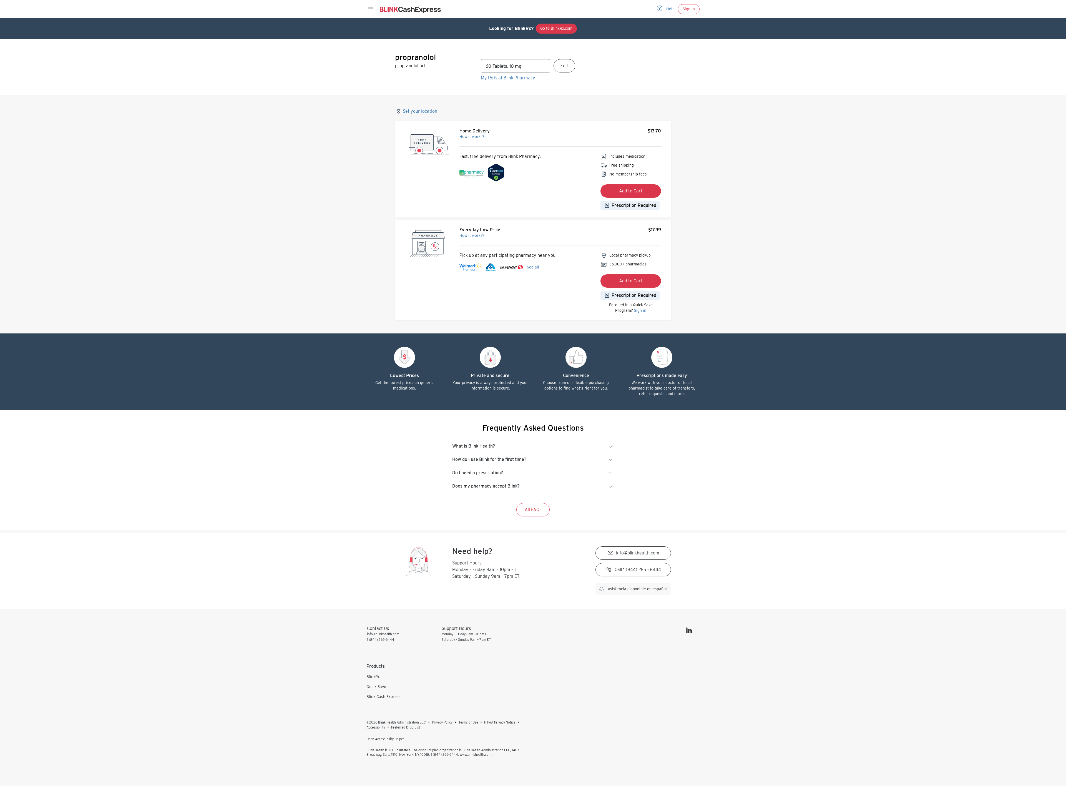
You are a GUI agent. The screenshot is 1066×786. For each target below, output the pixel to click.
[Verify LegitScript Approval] (496, 174)
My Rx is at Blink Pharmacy (508, 78)
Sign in (640, 310)
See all (533, 267)
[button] (370, 8)
